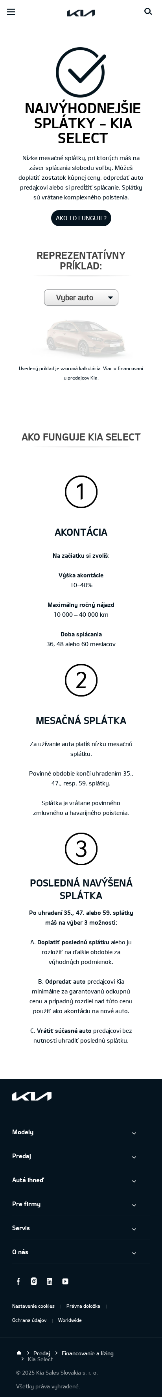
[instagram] (34, 1281)
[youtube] (65, 1281)
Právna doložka (83, 1306)
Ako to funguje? (81, 217)
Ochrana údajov (29, 1320)
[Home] (19, 1353)
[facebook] (18, 1281)
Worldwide (70, 1320)
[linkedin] (49, 1281)
